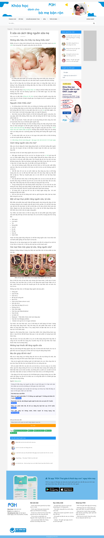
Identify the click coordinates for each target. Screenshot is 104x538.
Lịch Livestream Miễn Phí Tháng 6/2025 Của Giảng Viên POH (39, 520)
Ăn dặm (65, 72)
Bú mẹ (31, 430)
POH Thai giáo (15, 412)
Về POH (21, 19)
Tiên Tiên (16, 36)
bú (43, 110)
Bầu (44, 19)
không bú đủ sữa (28, 96)
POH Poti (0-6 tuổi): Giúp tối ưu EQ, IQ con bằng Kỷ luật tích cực (86, 517)
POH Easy (18, 398)
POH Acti (13, 403)
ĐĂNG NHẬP (90, 19)
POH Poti (13, 407)
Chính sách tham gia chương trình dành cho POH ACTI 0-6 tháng (39, 509)
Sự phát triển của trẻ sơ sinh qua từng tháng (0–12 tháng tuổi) (62, 506)
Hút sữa (49, 430)
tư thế (47, 155)
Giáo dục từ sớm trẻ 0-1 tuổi (70, 76)
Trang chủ (12, 19)
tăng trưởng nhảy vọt (29, 89)
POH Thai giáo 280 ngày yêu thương (86, 505)
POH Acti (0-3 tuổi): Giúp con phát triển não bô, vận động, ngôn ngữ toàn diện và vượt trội (86, 513)
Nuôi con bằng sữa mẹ (25, 29)
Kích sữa (14, 432)
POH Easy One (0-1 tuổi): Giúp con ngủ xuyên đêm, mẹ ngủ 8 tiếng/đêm (86, 508)
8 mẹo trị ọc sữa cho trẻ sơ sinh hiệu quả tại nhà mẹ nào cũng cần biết (40, 513)
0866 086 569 (17, 509)
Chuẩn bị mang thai (33, 19)
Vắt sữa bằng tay (40, 430)
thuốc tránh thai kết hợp (17, 127)
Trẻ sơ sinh (53, 19)
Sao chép (37, 425)
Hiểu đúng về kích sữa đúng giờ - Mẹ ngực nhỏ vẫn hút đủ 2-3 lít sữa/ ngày (34, 140)
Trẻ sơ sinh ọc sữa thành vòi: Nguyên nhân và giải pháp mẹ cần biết (40, 517)
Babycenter (18, 381)
